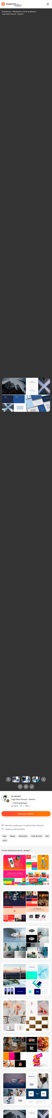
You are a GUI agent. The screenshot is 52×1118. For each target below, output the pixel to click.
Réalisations (6, 11)
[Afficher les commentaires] (26, 786)
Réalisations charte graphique (24, 11)
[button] (8, 779)
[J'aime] (20, 786)
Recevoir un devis (26, 813)
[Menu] (48, 4)
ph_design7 (16, 796)
